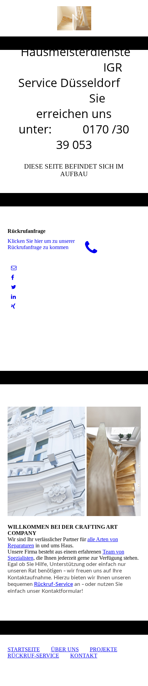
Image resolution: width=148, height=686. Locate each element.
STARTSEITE (24, 649)
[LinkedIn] (13, 297)
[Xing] (13, 306)
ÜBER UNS (65, 649)
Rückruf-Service (53, 584)
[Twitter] (13, 287)
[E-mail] (14, 268)
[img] (74, 18)
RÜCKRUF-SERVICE (33, 655)
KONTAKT (83, 655)
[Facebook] (12, 277)
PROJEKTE (103, 649)
